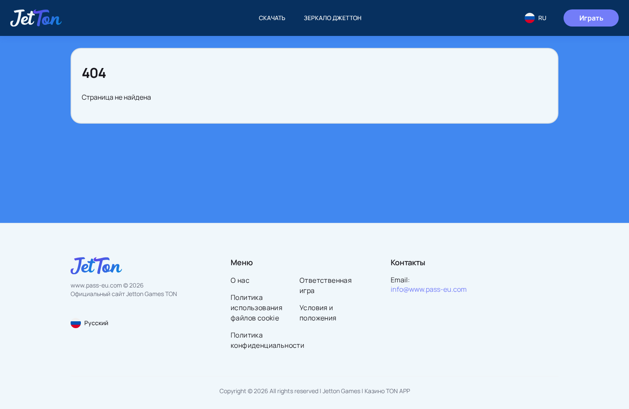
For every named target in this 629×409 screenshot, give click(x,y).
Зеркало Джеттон (333, 18)
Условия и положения (318, 313)
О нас (240, 280)
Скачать (272, 18)
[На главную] (36, 18)
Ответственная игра (326, 285)
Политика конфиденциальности (262, 340)
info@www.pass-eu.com (429, 289)
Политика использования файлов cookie (256, 308)
